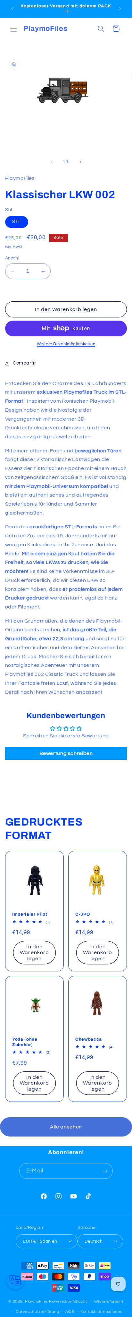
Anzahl (12, 258)
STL (16, 221)
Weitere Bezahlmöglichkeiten (66, 344)
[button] (13, 28)
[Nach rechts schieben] (80, 162)
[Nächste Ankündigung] (120, 9)
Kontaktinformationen (101, 1311)
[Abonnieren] (104, 1171)
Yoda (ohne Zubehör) (24, 1042)
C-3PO (82, 913)
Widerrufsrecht (109, 1302)
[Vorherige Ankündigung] (12, 9)
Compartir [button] (24, 363)
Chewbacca (88, 1039)
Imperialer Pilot (29, 913)
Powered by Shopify (68, 1302)
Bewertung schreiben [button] (66, 753)
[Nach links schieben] (52, 162)
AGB (69, 1311)
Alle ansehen (66, 1126)
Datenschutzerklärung (37, 1311)
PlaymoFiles (36, 1302)
